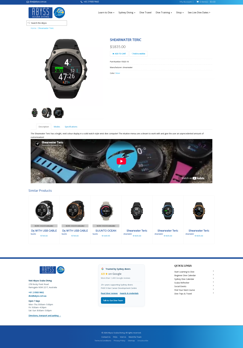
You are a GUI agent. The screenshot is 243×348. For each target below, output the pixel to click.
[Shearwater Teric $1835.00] (137, 219)
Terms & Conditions (103, 340)
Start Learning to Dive (184, 271)
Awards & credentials (129, 293)
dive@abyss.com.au (38, 2)
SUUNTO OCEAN (106, 230)
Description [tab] (44, 126)
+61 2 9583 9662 (91, 2)
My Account (186, 2)
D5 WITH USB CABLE (44, 230)
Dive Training (163, 12)
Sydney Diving (126, 12)
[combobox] (46, 23)
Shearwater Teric (137, 230)
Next (110, 79)
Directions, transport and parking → (45, 315)
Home (33, 28)
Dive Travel (145, 12)
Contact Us (106, 337)
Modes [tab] (57, 126)
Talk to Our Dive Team (113, 300)
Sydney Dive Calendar (184, 279)
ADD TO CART (120, 53)
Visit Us (123, 337)
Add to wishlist (139, 53)
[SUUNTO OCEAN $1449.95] (106, 219)
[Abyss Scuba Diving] (46, 12)
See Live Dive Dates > (199, 12)
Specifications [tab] (71, 126)
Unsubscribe (142, 340)
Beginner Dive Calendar (185, 275)
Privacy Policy (119, 340)
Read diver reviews (109, 293)
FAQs (115, 337)
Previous (22, 79)
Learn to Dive (105, 12)
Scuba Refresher (181, 282)
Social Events (180, 286)
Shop (179, 12)
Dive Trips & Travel (183, 293)
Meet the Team (135, 337)
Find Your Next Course (184, 290)
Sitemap (131, 340)
